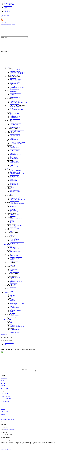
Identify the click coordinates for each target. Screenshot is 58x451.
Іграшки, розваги (11, 266)
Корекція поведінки (12, 224)
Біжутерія (9, 145)
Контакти (6, 12)
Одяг (8, 151)
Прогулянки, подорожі (12, 128)
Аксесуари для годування (13, 76)
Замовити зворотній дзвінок (8, 24)
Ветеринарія (10, 98)
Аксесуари (9, 254)
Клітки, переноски (11, 262)
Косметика (9, 120)
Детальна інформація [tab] (9, 343)
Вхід (2, 15)
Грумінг (9, 90)
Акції (5, 8)
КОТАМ (6, 168)
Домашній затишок (12, 84)
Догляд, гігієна (10, 132)
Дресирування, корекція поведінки (16, 105)
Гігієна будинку (11, 140)
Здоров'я (9, 250)
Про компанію (7, 2)
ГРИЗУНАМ (7, 244)
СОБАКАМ (7, 67)
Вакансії (6, 10)
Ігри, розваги (10, 160)
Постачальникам (8, 6)
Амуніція (9, 112)
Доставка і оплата (8, 3)
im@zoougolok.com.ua (9, 429)
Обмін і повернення (9, 4)
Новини (6, 7)
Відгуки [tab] (6, 344)
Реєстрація (6, 15)
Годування (9, 68)
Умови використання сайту (8, 416)
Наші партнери (7, 11)
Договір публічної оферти (7, 419)
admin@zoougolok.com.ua (7, 449)
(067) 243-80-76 (5, 22)
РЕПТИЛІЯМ (7, 319)
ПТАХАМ (6, 292)
